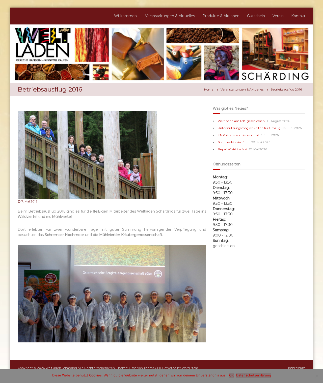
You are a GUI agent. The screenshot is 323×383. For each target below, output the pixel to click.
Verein (278, 16)
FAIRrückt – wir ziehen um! (238, 135)
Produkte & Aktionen (220, 16)
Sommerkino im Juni (233, 142)
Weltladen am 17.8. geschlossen (241, 121)
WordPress (190, 368)
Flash (133, 368)
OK (231, 375)
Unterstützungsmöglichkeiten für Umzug (249, 128)
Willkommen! (126, 16)
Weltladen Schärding (61, 368)
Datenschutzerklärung (253, 375)
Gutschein (256, 16)
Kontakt (298, 16)
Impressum (296, 368)
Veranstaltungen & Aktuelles (170, 16)
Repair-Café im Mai (232, 149)
